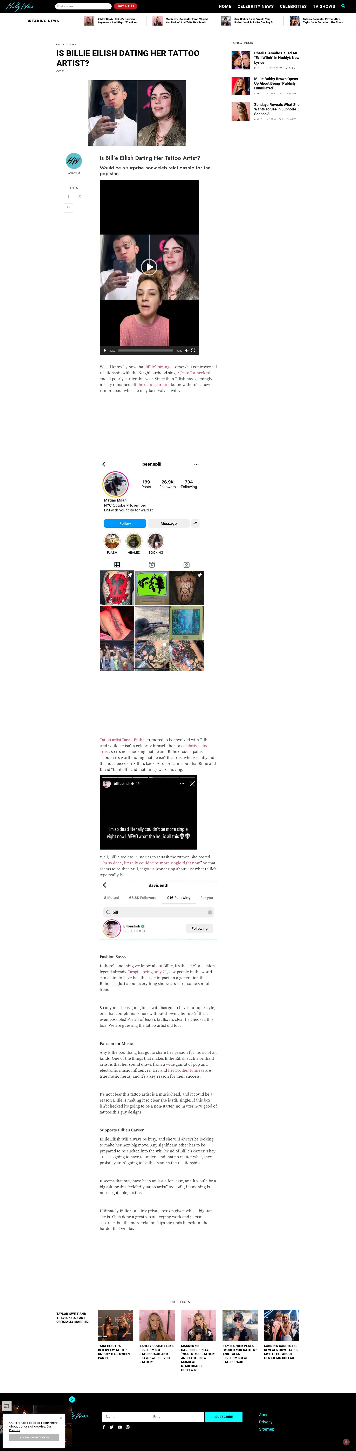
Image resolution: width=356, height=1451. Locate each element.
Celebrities (293, 6)
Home (225, 6)
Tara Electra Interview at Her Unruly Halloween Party (114, 1352)
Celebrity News (256, 6)
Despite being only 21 (147, 971)
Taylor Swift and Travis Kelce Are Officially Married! (72, 1318)
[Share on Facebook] (68, 196)
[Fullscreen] (193, 350)
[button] (149, 267)
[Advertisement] (158, 425)
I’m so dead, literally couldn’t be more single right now (150, 862)
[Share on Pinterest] (68, 208)
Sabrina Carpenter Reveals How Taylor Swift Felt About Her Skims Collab (281, 1352)
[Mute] (187, 350)
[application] (149, 267)
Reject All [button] (61, 1418)
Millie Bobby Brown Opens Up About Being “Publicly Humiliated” (276, 83)
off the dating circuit (150, 384)
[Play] (105, 350)
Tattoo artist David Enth (121, 739)
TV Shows (324, 6)
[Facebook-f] (104, 1427)
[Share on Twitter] (79, 196)
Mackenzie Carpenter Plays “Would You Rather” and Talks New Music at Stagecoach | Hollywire (198, 1358)
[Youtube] (120, 1427)
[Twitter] (112, 1427)
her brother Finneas (186, 1070)
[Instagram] (128, 1427)
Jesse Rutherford (195, 372)
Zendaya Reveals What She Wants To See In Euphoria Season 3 (277, 109)
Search (344, 6)
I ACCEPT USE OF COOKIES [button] (34, 1437)
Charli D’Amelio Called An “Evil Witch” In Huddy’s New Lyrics (276, 57)
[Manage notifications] (346, 1442)
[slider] (145, 350)
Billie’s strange (158, 366)
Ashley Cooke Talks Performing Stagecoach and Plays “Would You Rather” (156, 1354)
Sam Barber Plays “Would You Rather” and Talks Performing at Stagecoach (239, 1354)
